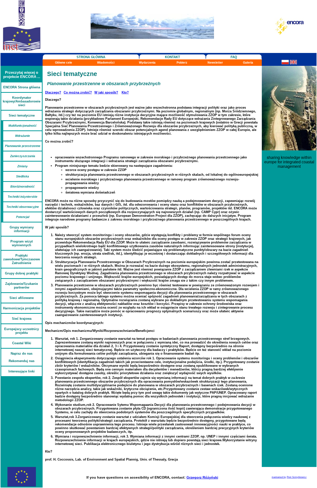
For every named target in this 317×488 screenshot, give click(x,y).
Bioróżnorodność (22, 186)
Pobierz (182, 62)
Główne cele (63, 62)
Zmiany (22, 166)
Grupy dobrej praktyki (21, 273)
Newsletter (215, 62)
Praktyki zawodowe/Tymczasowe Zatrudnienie (21, 259)
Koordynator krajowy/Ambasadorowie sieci (21, 101)
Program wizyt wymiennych (21, 243)
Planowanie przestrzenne (22, 146)
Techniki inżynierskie (22, 196)
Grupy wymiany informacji (22, 229)
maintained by (279, 477)
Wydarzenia (147, 62)
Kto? (125, 92)
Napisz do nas (21, 353)
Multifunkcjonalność (22, 125)
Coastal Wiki (21, 343)
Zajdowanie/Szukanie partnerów (21, 285)
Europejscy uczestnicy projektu (21, 331)
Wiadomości (105, 62)
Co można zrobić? (78, 92)
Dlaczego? (53, 92)
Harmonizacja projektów (21, 308)
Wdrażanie (22, 136)
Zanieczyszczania (22, 156)
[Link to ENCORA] (289, 33)
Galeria (248, 62)
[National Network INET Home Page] (21, 51)
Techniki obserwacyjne (22, 207)
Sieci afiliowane (21, 298)
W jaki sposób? (106, 92)
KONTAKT (172, 57)
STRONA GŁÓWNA (91, 57)
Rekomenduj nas (21, 361)
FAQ (234, 57)
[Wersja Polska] (285, 63)
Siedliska (22, 176)
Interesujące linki (21, 371)
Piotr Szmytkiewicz (297, 477)
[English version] (293, 63)
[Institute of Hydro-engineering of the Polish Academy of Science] (22, 24)
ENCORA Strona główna (21, 87)
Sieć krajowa (21, 318)
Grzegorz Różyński (202, 477)
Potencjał (22, 217)
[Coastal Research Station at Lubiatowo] (152, 37)
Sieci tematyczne (22, 115)
